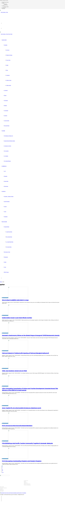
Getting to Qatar (8, 80)
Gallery (3, 5)
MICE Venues (6, 272)
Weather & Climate (9, 55)
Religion (5, 105)
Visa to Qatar (8, 60)
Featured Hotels (6, 226)
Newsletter (2, 486)
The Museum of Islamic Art (8, 135)
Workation (5, 216)
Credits (1, 488)
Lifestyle (3, 191)
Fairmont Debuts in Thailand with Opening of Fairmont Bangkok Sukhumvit (25, 353)
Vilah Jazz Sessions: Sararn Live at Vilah (14, 371)
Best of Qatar (4, 221)
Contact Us (4, 7)
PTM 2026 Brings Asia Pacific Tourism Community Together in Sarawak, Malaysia (27, 443)
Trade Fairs (6, 4)
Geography (6, 90)
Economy (5, 115)
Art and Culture (6, 120)
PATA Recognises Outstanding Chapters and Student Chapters (21, 461)
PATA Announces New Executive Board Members (17, 425)
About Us (25, 482)
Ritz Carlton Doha (9, 236)
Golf (5, 171)
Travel (5, 211)
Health (7, 65)
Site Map (3, 8)
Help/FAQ (2, 489)
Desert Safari (6, 181)
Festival (5, 206)
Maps (7, 70)
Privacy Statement (27, 484)
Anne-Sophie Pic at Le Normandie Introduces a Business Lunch (21, 408)
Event (5, 267)
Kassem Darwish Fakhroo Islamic (9, 140)
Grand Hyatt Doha (9, 231)
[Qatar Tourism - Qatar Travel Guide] (5, 17)
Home (1, 281)
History (5, 95)
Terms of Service (27, 483)
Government (6, 110)
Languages (8, 75)
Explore (3, 130)
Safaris (5, 262)
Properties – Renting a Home (8, 196)
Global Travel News (5, 2)
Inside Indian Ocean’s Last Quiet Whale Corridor (17, 318)
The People (6, 100)
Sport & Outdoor (6, 201)
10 (2, 469)
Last (2, 472)
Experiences (4, 166)
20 (2, 470)
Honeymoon (6, 186)
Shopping (5, 176)
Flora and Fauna (6, 125)
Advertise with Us (3, 487)
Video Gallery (6, 6)
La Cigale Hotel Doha (9, 241)
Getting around (8, 85)
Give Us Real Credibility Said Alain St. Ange (15, 300)
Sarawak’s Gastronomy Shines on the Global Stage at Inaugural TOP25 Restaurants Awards (30, 335)
